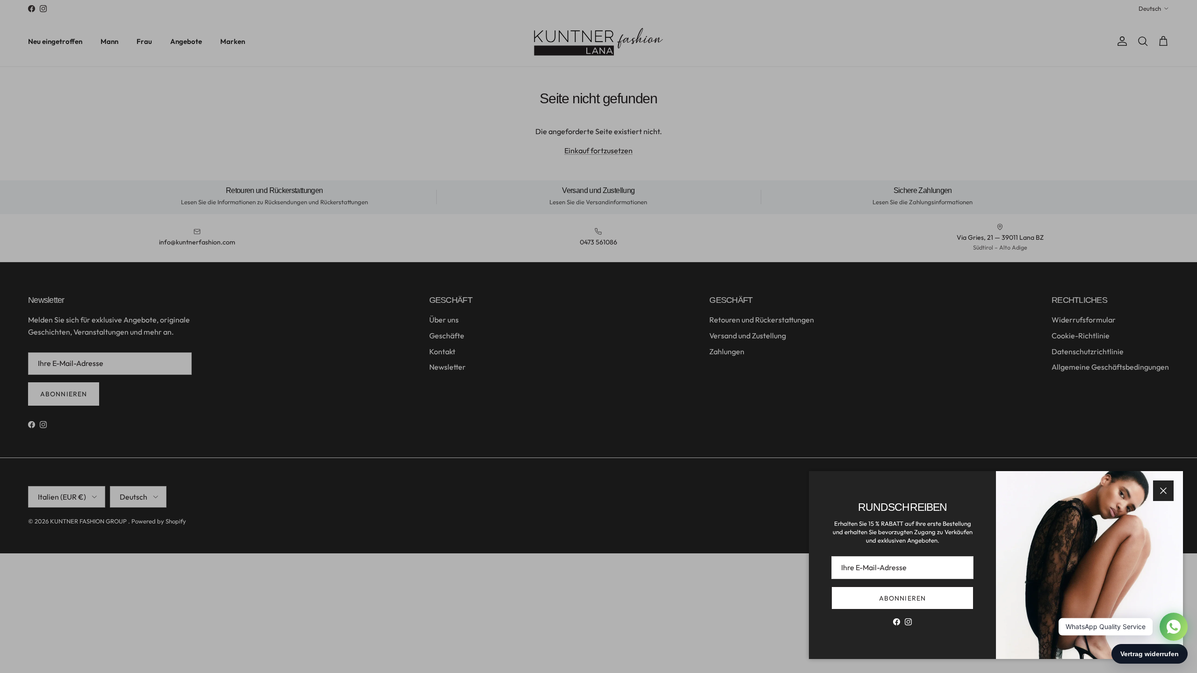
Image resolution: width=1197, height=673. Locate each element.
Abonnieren (902, 598)
